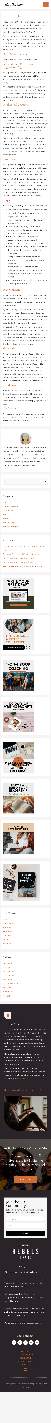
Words (6, 519)
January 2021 (8, 980)
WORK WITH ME (25, 1361)
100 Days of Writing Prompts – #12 (18, 558)
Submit (25, 1233)
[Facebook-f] (19, 1342)
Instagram (7, 919)
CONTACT (25, 1365)
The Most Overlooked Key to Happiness (21, 554)
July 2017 (7, 996)
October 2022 (9, 963)
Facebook (7, 931)
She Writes (7, 927)
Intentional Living (11, 506)
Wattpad (7, 944)
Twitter (6, 939)
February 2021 (9, 975)
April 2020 (7, 988)
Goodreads (8, 923)
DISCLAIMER (26, 1358)
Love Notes (8, 510)
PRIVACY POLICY (25, 1355)
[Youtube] (37, 1342)
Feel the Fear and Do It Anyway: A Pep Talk (22, 566)
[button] (25, 1179)
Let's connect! (25, 1335)
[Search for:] (25, 481)
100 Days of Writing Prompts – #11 (18, 562)
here (17, 97)
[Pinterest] (25, 1342)
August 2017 (8, 992)
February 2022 (9, 971)
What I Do (25, 1267)
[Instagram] (31, 1342)
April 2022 (7, 967)
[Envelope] (14, 1342)
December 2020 (10, 984)
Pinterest (7, 935)
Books (6, 502)
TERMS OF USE (25, 1351)
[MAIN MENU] (46, 4)
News (5, 514)
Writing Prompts (10, 527)
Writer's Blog (8, 523)
